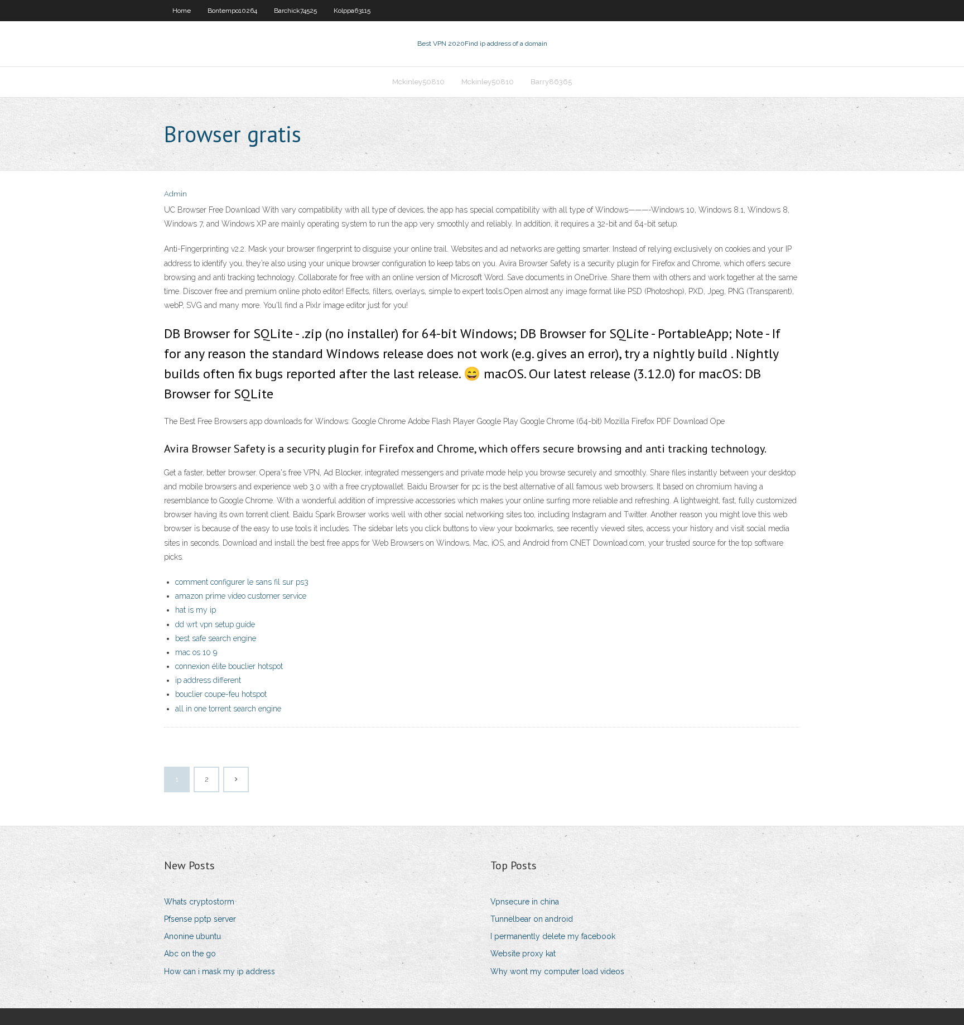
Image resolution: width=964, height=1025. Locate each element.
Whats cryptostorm (199, 901)
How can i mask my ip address (219, 971)
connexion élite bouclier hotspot (229, 666)
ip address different (208, 680)
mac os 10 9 (196, 652)
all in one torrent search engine (228, 708)
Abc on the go (190, 953)
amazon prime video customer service (240, 595)
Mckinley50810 (418, 82)
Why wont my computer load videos (557, 971)
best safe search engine (215, 638)
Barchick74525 (295, 11)
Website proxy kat (523, 953)
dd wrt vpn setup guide (215, 624)
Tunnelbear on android (531, 919)
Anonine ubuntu (192, 936)
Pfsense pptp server (200, 919)
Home (181, 11)
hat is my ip (195, 609)
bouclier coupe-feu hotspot (221, 694)
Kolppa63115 (352, 11)
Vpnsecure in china (524, 901)
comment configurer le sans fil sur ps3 (242, 582)
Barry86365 (551, 82)
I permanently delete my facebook (552, 936)
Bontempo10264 (232, 11)
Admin (175, 194)
